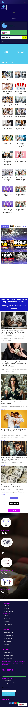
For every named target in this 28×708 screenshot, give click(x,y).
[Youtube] (15, 703)
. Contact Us (6, 608)
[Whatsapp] (18, 703)
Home (2, 62)
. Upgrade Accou (7, 641)
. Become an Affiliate (8, 632)
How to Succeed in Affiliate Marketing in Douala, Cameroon (13, 402)
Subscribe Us (8, 693)
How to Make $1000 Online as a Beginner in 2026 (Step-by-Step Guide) (14, 458)
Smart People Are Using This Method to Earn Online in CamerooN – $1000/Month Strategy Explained (14, 363)
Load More (14, 498)
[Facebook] (10, 703)
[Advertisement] (14, 279)
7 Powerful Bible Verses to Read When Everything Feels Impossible (14, 233)
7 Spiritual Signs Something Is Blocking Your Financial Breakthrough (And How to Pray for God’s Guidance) (14, 332)
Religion (3, 230)
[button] (14, 12)
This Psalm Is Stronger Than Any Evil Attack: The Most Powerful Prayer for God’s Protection (20, 241)
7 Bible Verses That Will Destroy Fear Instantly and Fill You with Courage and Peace (8, 254)
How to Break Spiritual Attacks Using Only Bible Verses (7, 243)
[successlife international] (3, 2)
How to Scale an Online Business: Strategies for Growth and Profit (11, 485)
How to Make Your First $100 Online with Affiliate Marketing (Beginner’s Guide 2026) (14, 431)
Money (20, 263)
